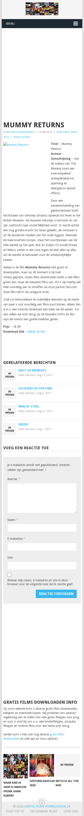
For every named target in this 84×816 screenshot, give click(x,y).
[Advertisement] (42, 72)
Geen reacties (21, 136)
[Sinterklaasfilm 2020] (42, 765)
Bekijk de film (36, 331)
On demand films (43, 811)
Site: (10, 557)
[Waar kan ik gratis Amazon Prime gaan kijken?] (15, 766)
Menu (10, 23)
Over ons (71, 811)
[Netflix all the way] (68, 765)
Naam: (12, 520)
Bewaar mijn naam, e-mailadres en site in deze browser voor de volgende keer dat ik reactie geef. (40, 582)
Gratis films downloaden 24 (47, 806)
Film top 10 (15, 811)
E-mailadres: (16, 538)
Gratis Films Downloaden (18, 132)
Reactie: (13, 479)
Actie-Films (63, 132)
